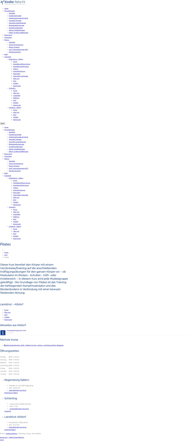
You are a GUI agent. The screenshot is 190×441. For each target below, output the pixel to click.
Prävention (8, 37)
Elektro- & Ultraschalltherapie (18, 33)
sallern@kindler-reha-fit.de (17, 390)
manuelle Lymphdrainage (17, 23)
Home (6, 8)
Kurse (15, 62)
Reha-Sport (8, 35)
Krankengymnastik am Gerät (18, 18)
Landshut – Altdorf (15, 108)
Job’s (14, 81)
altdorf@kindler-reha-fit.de (17, 427)
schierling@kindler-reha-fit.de (19, 409)
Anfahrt (15, 83)
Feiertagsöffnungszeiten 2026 (16, 330)
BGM (6, 54)
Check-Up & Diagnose (16, 45)
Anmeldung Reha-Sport (21, 66)
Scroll (2, 440)
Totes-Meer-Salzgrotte (20, 76)
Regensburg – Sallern (16, 59)
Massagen (16, 74)
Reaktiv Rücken (34, 345)
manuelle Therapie (15, 21)
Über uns (16, 79)
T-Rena (15, 69)
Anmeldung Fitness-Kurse (21, 64)
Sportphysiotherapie (16, 28)
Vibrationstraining (15, 52)
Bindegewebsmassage (16, 25)
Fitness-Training (14, 47)
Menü (2, 123)
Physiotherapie (9, 11)
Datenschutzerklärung (16, 437)
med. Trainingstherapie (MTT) (18, 50)
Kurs (5, 255)
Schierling (12, 88)
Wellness (16, 98)
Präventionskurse (19, 71)
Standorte (7, 57)
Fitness (6, 40)
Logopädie (16, 95)
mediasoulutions (11, 434)
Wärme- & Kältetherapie (17, 30)
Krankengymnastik (15, 16)
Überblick (12, 13)
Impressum (17, 86)
